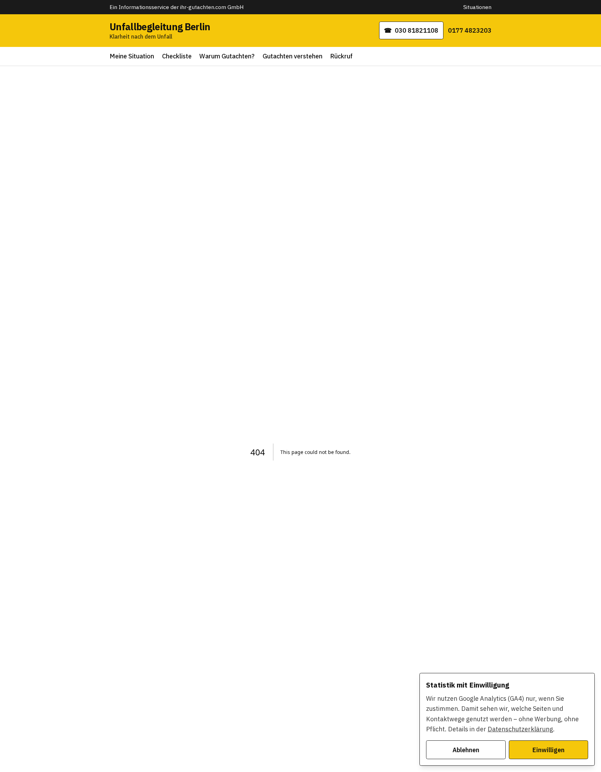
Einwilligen (548, 750)
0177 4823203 (469, 30)
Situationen (477, 6)
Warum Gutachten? (227, 56)
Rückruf (341, 56)
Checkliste (177, 56)
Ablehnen (465, 750)
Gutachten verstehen (292, 56)
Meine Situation (132, 56)
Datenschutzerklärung (520, 729)
